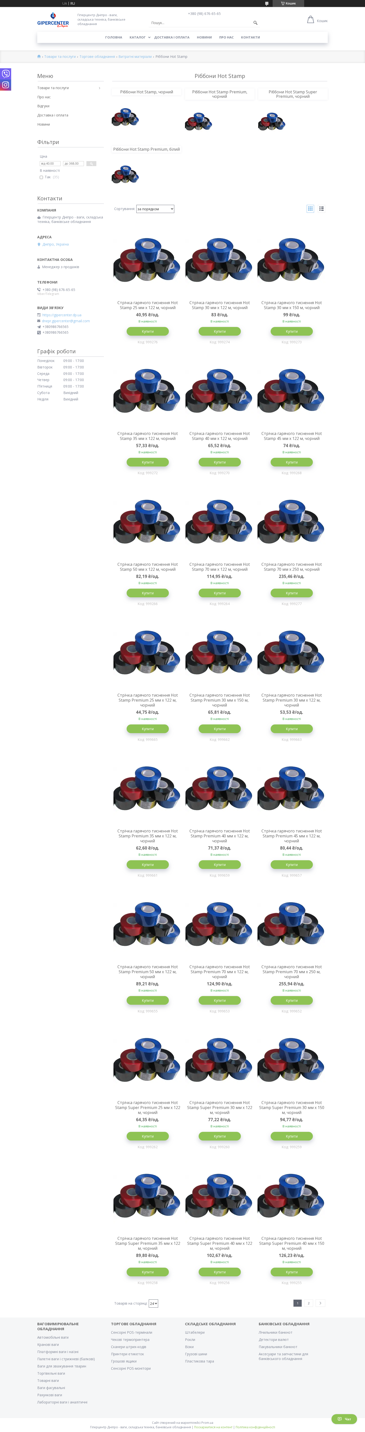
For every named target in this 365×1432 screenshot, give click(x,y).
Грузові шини (196, 1354)
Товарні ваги (48, 1380)
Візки (189, 1346)
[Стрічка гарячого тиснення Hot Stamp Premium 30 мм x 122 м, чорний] (291, 654)
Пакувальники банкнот (278, 1346)
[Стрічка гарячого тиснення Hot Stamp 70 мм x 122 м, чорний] (219, 523)
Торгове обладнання (97, 57)
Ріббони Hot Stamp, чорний (146, 92)
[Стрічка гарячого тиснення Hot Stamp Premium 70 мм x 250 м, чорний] (291, 925)
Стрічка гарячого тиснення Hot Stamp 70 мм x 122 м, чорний (219, 567)
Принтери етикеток (127, 1354)
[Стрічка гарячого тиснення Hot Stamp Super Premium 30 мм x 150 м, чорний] (291, 1061)
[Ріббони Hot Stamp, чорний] (126, 118)
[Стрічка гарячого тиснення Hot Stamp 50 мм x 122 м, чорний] (147, 523)
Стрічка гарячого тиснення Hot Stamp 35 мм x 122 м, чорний (147, 436)
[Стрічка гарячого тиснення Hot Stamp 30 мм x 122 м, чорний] (219, 261)
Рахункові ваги (49, 1395)
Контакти (250, 37)
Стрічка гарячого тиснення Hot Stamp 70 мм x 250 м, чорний (291, 567)
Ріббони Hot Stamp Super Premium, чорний (293, 94)
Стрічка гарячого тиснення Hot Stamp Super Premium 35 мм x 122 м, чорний (147, 1243)
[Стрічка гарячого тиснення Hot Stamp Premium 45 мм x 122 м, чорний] (291, 789)
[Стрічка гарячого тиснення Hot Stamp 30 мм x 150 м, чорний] (291, 261)
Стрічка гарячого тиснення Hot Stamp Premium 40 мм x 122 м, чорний (219, 835)
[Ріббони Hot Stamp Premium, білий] (126, 175)
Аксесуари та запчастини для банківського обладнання (283, 1356)
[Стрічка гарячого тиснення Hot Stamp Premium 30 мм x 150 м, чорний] (219, 654)
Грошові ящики (124, 1361)
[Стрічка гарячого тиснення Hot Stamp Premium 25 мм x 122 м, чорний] (147, 654)
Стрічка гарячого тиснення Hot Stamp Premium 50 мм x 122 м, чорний (147, 971)
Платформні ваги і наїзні (57, 1351)
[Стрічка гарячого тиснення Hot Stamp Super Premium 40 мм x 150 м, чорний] (291, 1197)
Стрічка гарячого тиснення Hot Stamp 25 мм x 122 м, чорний (147, 305)
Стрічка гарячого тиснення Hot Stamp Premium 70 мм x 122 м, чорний (219, 971)
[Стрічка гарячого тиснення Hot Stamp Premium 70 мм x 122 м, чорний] (219, 925)
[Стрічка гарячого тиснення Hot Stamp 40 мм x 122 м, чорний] (219, 392)
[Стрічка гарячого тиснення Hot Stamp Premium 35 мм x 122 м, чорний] (147, 789)
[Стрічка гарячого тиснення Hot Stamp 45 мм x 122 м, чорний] (291, 392)
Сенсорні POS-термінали (131, 1332)
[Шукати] (255, 23)
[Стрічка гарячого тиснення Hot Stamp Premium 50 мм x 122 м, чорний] (147, 925)
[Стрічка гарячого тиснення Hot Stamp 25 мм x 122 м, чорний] (147, 261)
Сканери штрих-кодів (128, 1346)
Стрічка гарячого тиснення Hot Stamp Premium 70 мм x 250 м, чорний (291, 971)
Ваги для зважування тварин (61, 1366)
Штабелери (195, 1332)
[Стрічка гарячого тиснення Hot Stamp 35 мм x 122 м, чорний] (147, 392)
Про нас (226, 37)
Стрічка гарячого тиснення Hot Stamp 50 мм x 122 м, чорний (147, 567)
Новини (204, 37)
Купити (148, 331)
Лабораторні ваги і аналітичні (62, 1402)
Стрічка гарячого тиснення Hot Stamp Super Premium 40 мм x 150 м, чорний (291, 1243)
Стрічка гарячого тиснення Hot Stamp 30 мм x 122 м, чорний (219, 305)
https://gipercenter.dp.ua (61, 315)
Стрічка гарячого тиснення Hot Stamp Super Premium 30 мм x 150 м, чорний (291, 1107)
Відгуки (43, 106)
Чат (348, 1419)
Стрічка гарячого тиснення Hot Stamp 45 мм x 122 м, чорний (291, 436)
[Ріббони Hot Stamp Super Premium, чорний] (272, 122)
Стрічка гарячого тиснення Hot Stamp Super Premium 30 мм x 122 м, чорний (219, 1107)
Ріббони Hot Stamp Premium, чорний (219, 94)
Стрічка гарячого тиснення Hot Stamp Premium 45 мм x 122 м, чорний (291, 835)
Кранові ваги (48, 1344)
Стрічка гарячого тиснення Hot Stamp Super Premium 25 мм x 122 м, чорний (147, 1107)
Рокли (190, 1339)
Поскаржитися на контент (213, 1427)
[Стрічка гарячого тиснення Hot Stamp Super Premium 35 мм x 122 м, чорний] (147, 1197)
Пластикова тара (199, 1361)
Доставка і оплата (171, 37)
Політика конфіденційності (255, 1427)
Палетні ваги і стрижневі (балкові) (66, 1359)
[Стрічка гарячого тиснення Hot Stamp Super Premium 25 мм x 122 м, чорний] (147, 1061)
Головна (113, 37)
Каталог (138, 37)
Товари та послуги (60, 57)
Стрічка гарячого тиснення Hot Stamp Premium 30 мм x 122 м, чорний (291, 700)
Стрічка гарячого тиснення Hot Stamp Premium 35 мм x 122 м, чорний (147, 835)
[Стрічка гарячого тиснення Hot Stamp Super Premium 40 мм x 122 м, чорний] (219, 1197)
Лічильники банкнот (275, 1332)
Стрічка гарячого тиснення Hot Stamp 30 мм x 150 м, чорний (291, 305)
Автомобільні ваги (53, 1337)
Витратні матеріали (135, 57)
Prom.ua (207, 1423)
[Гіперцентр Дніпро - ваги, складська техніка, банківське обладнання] (53, 19)
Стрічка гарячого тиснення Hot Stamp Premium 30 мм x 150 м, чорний (219, 700)
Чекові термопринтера (130, 1339)
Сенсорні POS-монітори (131, 1368)
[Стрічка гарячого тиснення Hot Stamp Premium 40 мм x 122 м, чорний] (219, 789)
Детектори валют (274, 1339)
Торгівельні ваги (51, 1373)
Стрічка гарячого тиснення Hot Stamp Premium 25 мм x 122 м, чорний (147, 700)
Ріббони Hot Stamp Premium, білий (146, 149)
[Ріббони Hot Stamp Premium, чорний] (199, 122)
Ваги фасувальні (51, 1387)
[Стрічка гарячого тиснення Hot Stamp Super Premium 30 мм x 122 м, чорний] (219, 1061)
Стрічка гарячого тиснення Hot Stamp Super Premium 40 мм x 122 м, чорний (219, 1243)
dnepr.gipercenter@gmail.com (66, 321)
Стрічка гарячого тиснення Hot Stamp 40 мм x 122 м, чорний (219, 436)
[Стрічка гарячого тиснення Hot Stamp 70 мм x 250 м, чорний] (291, 523)
